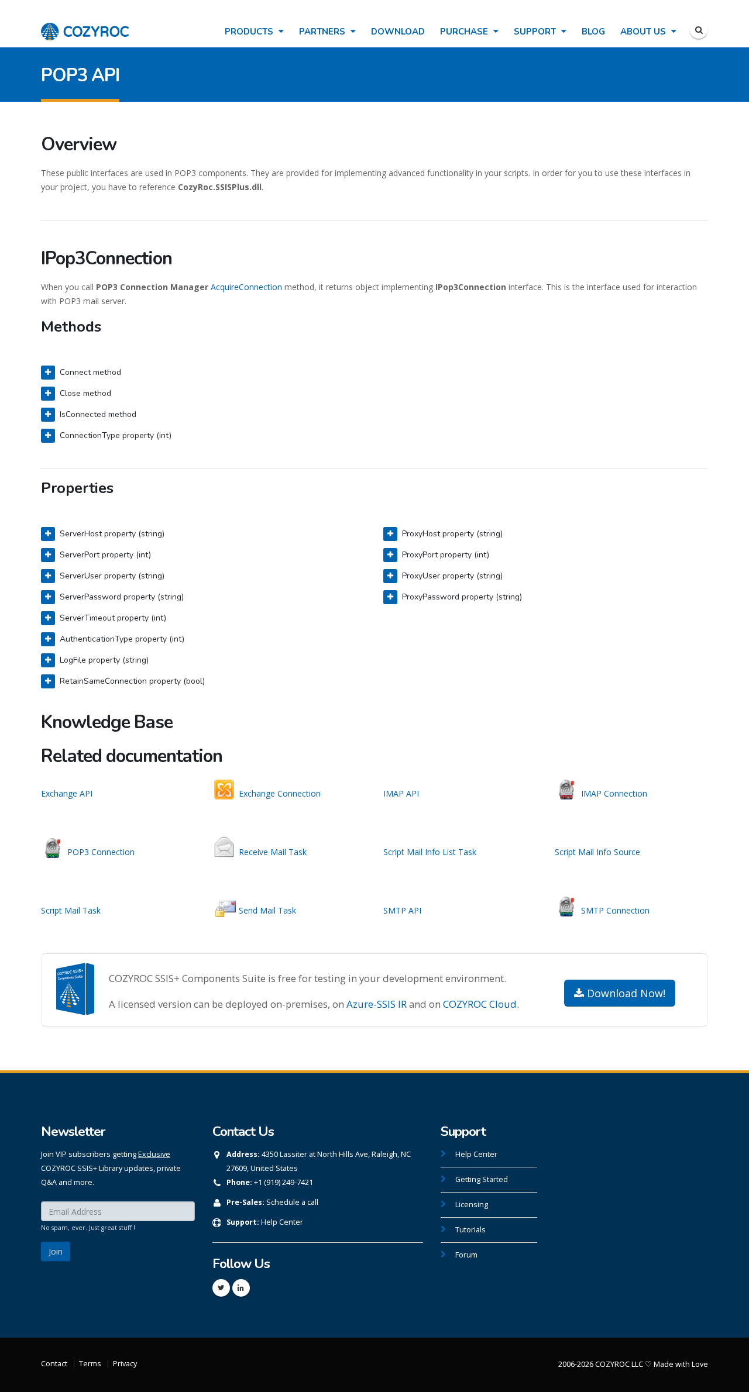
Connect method (90, 372)
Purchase (465, 31)
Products (250, 31)
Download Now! (624, 993)
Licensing (471, 1205)
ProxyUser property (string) (452, 575)
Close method (85, 393)
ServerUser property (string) (112, 575)
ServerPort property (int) (105, 554)
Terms (90, 1364)
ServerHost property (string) (112, 533)
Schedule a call (292, 1202)
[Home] (85, 25)
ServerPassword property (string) (122, 596)
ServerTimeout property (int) (113, 617)
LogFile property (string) (104, 660)
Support (536, 31)
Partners (323, 31)
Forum (466, 1255)
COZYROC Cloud (480, 1004)
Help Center (282, 1222)
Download (398, 31)
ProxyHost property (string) (452, 533)
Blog (593, 31)
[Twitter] (221, 1288)
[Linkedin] (241, 1288)
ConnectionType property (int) (115, 435)
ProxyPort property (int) (445, 554)
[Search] (698, 30)
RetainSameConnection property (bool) (132, 681)
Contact (54, 1364)
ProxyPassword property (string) (462, 596)
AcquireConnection (246, 286)
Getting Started (481, 1179)
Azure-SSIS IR (376, 1004)
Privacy (125, 1364)
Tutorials (470, 1230)
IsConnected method (98, 414)
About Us (644, 31)
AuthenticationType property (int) (122, 639)
